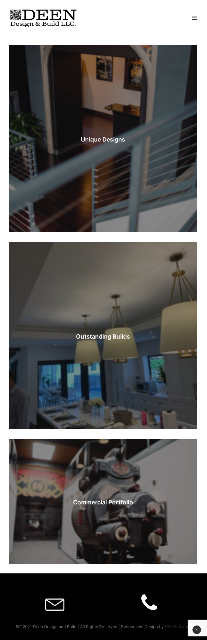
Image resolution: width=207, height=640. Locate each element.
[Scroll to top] (196, 629)
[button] (194, 17)
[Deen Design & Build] (43, 17)
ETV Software (178, 626)
